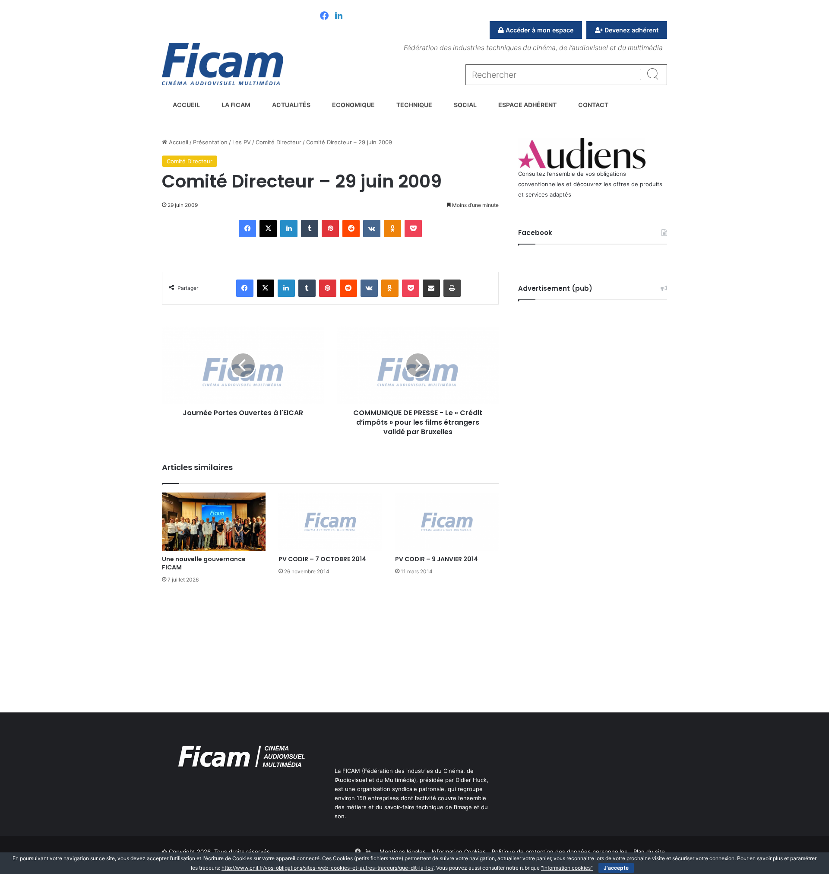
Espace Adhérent (527, 104)
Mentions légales (403, 851)
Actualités (291, 104)
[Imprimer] (452, 288)
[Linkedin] (338, 16)
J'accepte (616, 867)
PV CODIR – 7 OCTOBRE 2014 (322, 559)
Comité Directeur (278, 142)
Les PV (241, 142)
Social (465, 104)
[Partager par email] (431, 288)
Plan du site (649, 851)
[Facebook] (324, 16)
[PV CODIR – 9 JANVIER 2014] (447, 522)
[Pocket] (413, 228)
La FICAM (235, 104)
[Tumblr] (309, 228)
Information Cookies (459, 851)
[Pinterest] (330, 228)
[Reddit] (351, 228)
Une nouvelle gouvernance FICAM (204, 563)
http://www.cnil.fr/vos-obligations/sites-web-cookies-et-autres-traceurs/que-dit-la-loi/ (327, 867)
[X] (268, 228)
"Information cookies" (567, 867)
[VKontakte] (371, 228)
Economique (353, 104)
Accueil (186, 104)
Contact (593, 104)
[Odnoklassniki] (392, 228)
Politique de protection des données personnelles (559, 851)
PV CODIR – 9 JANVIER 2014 (436, 559)
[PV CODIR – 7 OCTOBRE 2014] (330, 522)
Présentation (210, 142)
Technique (414, 104)
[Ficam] (222, 64)
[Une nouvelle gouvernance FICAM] (214, 522)
